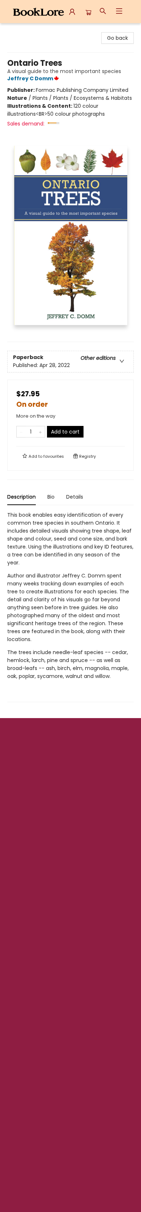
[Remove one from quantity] (21, 432)
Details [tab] (74, 496)
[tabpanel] (70, 606)
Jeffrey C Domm (30, 78)
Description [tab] (21, 496)
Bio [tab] (51, 496)
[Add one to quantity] (40, 432)
